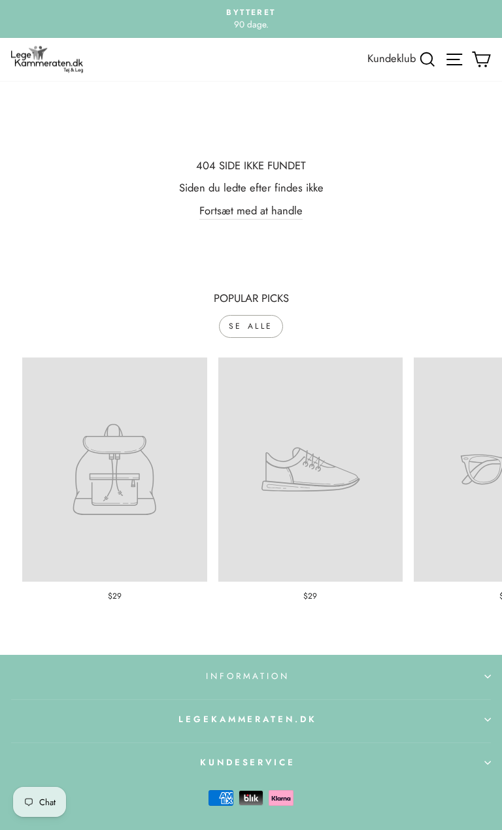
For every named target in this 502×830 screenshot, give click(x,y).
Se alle (251, 326)
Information (248, 676)
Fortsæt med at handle (251, 210)
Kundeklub (391, 58)
